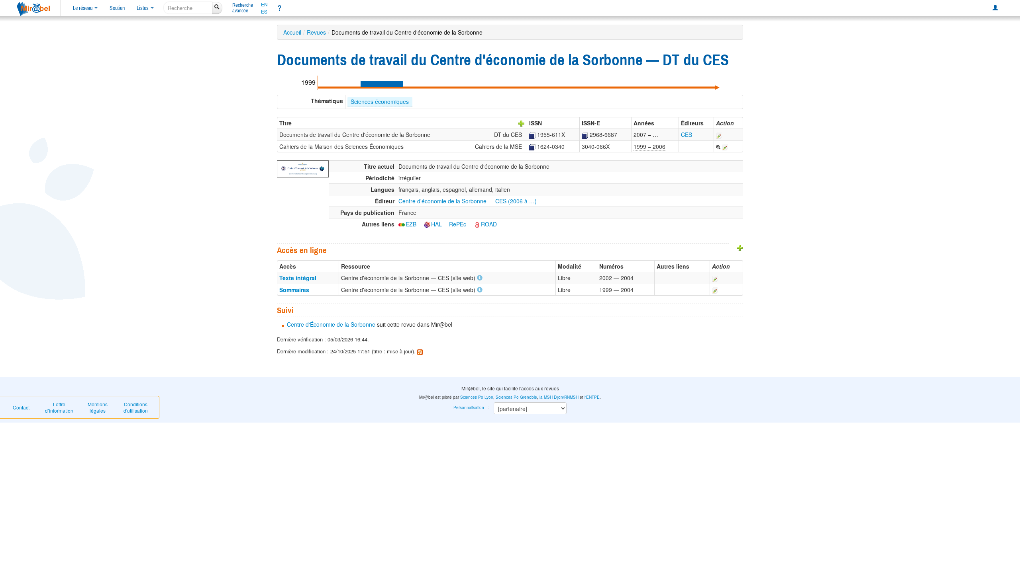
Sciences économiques (380, 101)
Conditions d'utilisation (136, 407)
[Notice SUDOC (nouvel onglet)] (532, 134)
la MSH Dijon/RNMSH (559, 397)
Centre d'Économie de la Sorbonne (331, 324)
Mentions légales (98, 407)
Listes (143, 8)
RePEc (457, 224)
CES (686, 134)
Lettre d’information (59, 407)
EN (264, 4)
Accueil (292, 32)
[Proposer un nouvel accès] (740, 247)
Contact (21, 407)
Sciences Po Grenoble (516, 397)
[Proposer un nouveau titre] (521, 123)
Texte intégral (297, 278)
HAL (436, 224)
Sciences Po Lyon (476, 397)
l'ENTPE (592, 397)
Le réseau (83, 8)
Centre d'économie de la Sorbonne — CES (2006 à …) (467, 201)
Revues (316, 32)
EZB (411, 224)
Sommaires (294, 290)
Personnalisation (468, 407)
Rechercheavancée (242, 8)
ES (264, 11)
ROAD (489, 224)
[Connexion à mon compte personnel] (995, 8)
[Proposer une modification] (719, 134)
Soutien (117, 8)
